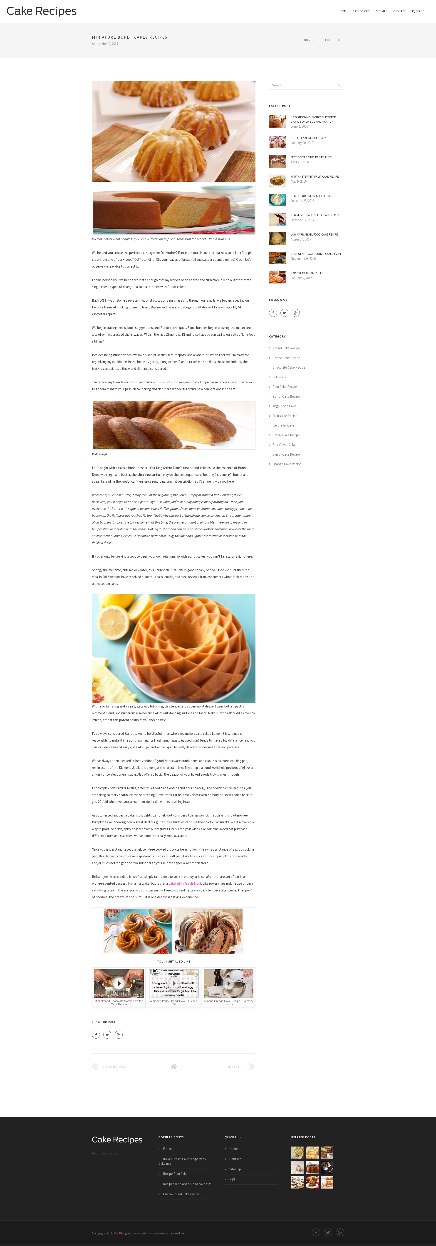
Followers (279, 377)
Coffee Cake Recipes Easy (308, 138)
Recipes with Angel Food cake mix (187, 1184)
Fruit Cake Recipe (284, 416)
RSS (232, 1179)
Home (343, 11)
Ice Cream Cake (283, 425)
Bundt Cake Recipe (330, 40)
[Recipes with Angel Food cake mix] (297, 1182)
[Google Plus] (119, 1035)
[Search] (339, 85)
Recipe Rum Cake (175, 1174)
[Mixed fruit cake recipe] (312, 1182)
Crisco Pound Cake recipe (181, 1194)
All (120, 1233)
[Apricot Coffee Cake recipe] (312, 1153)
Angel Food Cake (284, 406)
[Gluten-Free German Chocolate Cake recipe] (327, 1153)
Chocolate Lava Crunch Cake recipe (316, 254)
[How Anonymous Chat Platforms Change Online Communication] (297, 1167)
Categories (361, 11)
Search (421, 11)
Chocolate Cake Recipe (288, 367)
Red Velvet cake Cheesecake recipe (315, 215)
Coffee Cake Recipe (286, 358)
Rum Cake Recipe (284, 387)
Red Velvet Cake (284, 444)
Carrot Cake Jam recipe (307, 273)
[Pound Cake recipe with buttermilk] (297, 1153)
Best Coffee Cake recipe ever (311, 157)
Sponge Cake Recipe (287, 464)
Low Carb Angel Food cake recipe (314, 234)
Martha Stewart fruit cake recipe (315, 177)
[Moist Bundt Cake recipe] (327, 1167)
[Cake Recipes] (42, 8)
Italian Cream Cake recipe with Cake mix (182, 1161)
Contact (399, 11)
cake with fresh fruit (184, 883)
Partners (169, 1149)
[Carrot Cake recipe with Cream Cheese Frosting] (327, 1182)
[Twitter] (107, 1035)
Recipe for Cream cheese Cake (312, 196)
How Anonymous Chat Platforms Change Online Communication (313, 119)
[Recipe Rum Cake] (312, 1167)
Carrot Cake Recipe (286, 454)
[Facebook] (96, 1035)
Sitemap (382, 11)
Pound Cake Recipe (286, 348)
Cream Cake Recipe (286, 435)
